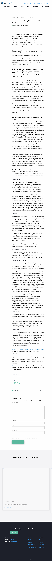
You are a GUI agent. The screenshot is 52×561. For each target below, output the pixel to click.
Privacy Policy (41, 544)
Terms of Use (41, 547)
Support (39, 3)
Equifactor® (35, 6)
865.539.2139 (11, 539)
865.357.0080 (14, 541)
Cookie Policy (41, 545)
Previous (16, 390)
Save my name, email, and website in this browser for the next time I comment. (25, 438)
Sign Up (14, 532)
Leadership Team (32, 547)
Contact (32, 3)
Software (28, 6)
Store (46, 3)
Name (14, 420)
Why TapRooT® (7, 6)
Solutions (16, 6)
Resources (30, 549)
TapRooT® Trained (17, 366)
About (26, 3)
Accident (14, 376)
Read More (7, 507)
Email (14, 425)
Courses (22, 6)
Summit (47, 6)
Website (14, 430)
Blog (42, 6)
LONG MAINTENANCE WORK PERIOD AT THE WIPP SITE (27, 349)
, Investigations (19, 376)
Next (41, 390)
